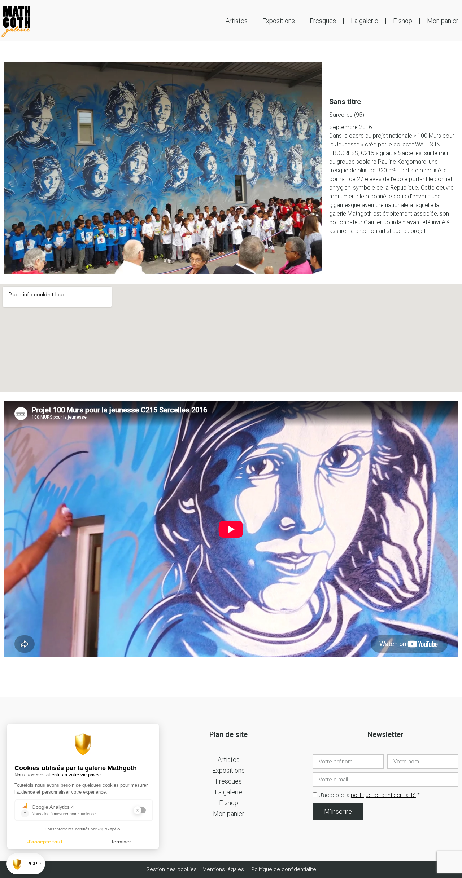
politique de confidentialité (383, 795)
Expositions (278, 21)
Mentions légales (223, 869)
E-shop (402, 21)
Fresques (323, 21)
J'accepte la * (369, 795)
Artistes (237, 21)
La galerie (364, 21)
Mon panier (442, 21)
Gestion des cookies (172, 869)
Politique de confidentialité (283, 869)
